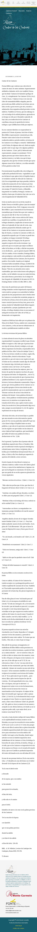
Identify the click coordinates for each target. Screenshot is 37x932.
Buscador (22, 11)
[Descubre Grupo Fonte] (3, 2)
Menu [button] (33, 17)
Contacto (9, 13)
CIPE (18, 3)
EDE (13, 3)
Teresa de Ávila (8, 16)
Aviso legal (18, 925)
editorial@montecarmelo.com (13, 910)
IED (23, 3)
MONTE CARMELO (8, 3)
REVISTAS (28, 3)
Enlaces (28, 11)
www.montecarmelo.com (12, 912)
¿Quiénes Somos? (11, 11)
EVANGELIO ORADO (33, 3)
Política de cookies (18, 928)
